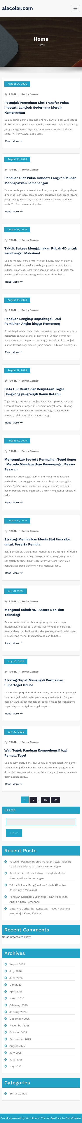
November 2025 (19, 1025)
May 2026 (15, 984)
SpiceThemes (73, 1118)
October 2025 (18, 1032)
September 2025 (20, 1039)
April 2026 (16, 991)
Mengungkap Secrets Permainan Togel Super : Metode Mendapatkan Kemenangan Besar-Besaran (40, 464)
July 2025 (15, 1052)
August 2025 (17, 1046)
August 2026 (17, 964)
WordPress (32, 1118)
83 (45, 799)
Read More (12, 141)
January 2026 (17, 1012)
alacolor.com (17, 8)
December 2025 (19, 1018)
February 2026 (18, 1005)
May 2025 (15, 1066)
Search (10, 810)
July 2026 (15, 971)
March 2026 (16, 998)
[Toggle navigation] (75, 8)
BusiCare (56, 1118)
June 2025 (16, 1059)
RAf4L (13, 94)
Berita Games (29, 94)
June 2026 (16, 977)
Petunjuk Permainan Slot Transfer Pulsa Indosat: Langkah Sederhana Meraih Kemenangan (36, 108)
